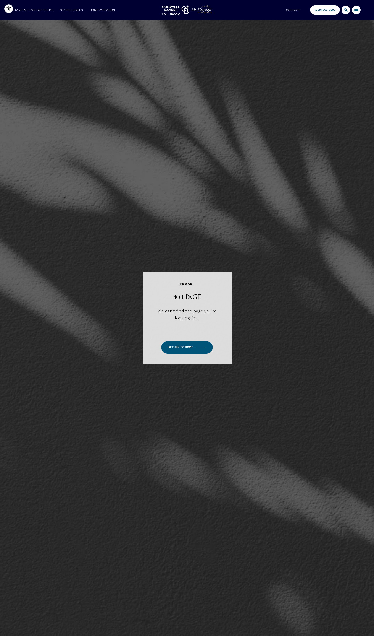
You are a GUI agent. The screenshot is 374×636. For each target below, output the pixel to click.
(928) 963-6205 (325, 9)
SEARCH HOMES (71, 10)
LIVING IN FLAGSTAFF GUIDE (33, 10)
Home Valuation (102, 10)
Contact (293, 10)
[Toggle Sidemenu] (356, 10)
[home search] (346, 10)
